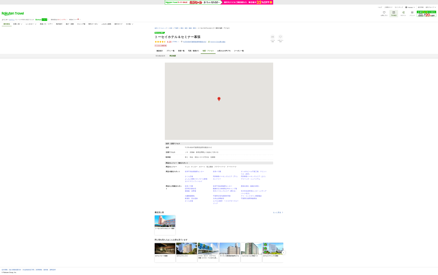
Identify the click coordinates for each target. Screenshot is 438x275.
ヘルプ (380, 7)
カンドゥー (217, 179)
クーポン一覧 (239, 51)
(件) (174, 41)
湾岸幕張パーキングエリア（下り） (226, 176)
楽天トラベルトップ (161, 28)
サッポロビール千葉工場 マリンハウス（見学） (253, 173)
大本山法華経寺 (218, 198)
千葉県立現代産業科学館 (222, 196)
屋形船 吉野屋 (190, 191)
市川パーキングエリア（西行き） (225, 191)
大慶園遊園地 (189, 196)
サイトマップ (399, 7)
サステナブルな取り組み (217, 42)
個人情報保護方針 (15, 270)
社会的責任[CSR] (28, 270)
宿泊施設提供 (160, 56)
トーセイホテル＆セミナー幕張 (177, 37)
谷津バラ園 (217, 171)
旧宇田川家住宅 (190, 188)
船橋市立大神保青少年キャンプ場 (225, 188)
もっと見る (277, 212)
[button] (174, 216)
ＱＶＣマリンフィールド (193, 181)
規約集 (46, 270)
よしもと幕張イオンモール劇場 (196, 179)
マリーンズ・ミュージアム (250, 179)
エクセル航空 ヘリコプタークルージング (226, 202)
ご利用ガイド (388, 7)
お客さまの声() (224, 51)
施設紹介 (159, 51)
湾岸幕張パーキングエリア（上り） (253, 176)
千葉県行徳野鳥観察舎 (249, 198)
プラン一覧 (171, 51)
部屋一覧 (181, 51)
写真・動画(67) (193, 51)
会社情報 (5, 270)
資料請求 (53, 270)
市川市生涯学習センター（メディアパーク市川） (253, 192)
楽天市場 (420, 7)
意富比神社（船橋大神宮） (250, 186)
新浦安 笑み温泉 (191, 198)
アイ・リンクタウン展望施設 (251, 196)
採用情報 (39, 270)
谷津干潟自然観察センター (194, 171)
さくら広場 (189, 176)
